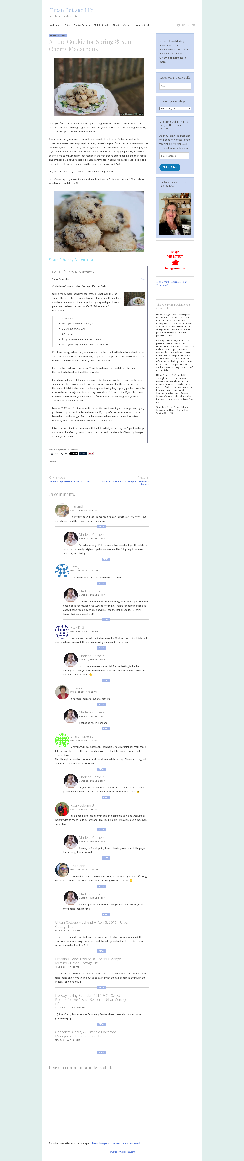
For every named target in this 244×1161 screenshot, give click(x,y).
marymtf (76, 506)
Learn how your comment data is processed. (116, 1143)
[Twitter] (188, 23)
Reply (101, 527)
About (116, 25)
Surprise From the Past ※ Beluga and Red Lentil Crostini (125, 480)
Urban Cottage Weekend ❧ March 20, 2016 (70, 479)
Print (143, 278)
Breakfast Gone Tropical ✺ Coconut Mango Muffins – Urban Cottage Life (88, 960)
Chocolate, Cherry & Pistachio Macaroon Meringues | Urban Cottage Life (86, 1034)
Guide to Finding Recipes (77, 25)
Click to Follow (170, 167)
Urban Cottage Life (71, 9)
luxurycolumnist (82, 805)
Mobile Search (101, 25)
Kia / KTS (77, 627)
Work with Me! (143, 25)
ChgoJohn (77, 865)
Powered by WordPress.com (122, 1151)
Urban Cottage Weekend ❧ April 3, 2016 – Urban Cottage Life (92, 924)
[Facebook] (178, 23)
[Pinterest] (193, 23)
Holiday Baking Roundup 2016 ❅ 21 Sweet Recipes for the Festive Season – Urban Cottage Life (91, 999)
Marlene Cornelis (92, 534)
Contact (127, 25)
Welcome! (55, 25)
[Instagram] (183, 23)
